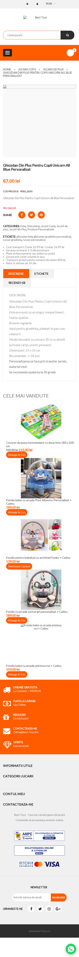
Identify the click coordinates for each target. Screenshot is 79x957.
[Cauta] (67, 35)
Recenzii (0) (17, 282)
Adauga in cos (16, 454)
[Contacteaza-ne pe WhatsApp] (71, 949)
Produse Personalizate (41, 229)
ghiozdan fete (25, 236)
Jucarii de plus (53, 69)
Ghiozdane (33, 226)
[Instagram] (49, 908)
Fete (23, 226)
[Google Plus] (57, 908)
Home (7, 69)
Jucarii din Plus (17, 229)
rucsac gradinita (12, 239)
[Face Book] (31, 908)
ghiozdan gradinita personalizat (52, 236)
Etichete (41, 273)
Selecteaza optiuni (19, 566)
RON (49, 3)
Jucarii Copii (27, 69)
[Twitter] (40, 908)
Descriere (16, 273)
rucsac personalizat (34, 239)
